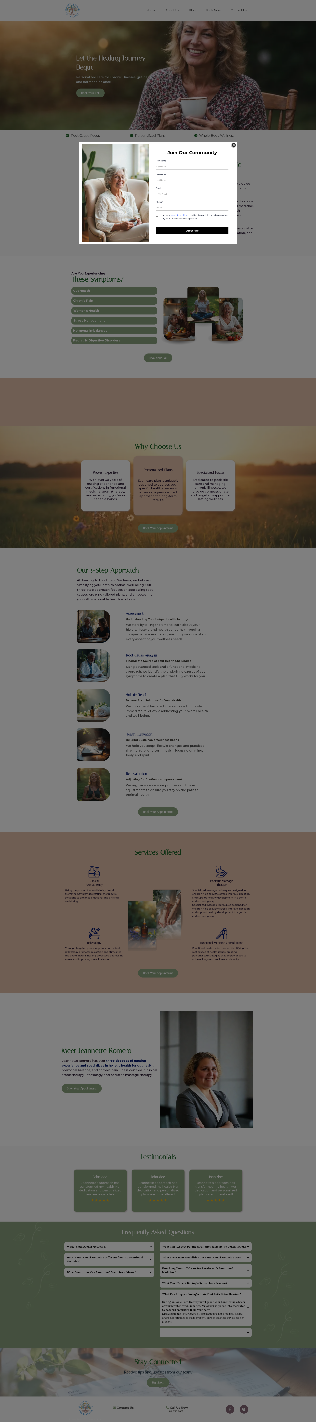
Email (159, 188)
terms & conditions (179, 215)
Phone (159, 202)
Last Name (161, 174)
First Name (161, 160)
